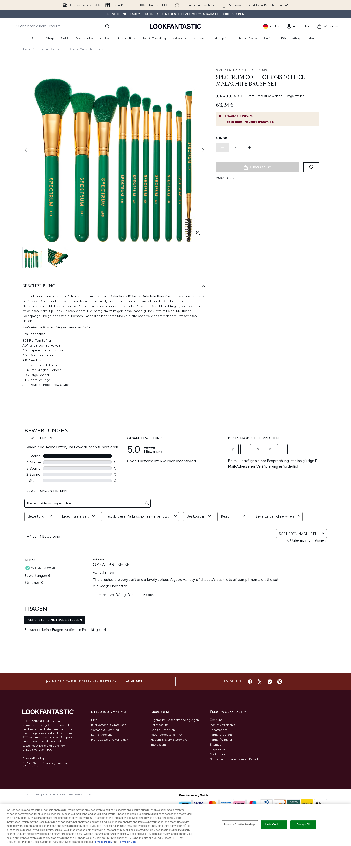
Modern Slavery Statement (169, 739)
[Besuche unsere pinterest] (280, 681)
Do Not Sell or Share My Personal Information (45, 765)
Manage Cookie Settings (240, 824)
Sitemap (216, 744)
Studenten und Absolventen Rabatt (234, 759)
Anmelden (134, 681)
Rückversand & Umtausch (108, 725)
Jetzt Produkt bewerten (264, 96)
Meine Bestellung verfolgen (109, 739)
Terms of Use (127, 841)
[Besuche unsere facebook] (250, 681)
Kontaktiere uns (101, 735)
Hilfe (94, 720)
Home (27, 49)
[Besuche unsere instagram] (270, 681)
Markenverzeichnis (222, 725)
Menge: (222, 138)
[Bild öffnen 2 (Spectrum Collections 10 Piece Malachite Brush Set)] (58, 257)
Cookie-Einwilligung (35, 758)
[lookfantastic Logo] (175, 26)
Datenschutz (159, 725)
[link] (298, 26)
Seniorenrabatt (220, 754)
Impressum (158, 744)
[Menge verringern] (222, 147)
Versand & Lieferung (105, 730)
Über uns (216, 720)
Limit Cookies (274, 824)
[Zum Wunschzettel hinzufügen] (311, 167)
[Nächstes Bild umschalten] (203, 150)
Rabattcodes (219, 730)
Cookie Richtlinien (163, 730)
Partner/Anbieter (221, 739)
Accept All (303, 824)
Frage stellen (295, 96)
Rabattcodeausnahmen (167, 735)
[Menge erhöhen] (249, 147)
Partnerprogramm (222, 735)
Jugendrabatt (219, 749)
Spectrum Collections (241, 70)
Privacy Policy (103, 841)
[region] (175, 825)
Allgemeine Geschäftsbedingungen (175, 720)
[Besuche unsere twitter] (260, 681)
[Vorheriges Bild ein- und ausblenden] (25, 150)
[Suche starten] (107, 26)
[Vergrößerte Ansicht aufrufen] (198, 233)
